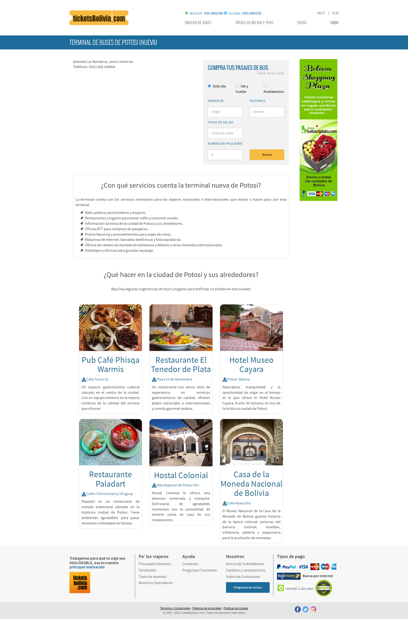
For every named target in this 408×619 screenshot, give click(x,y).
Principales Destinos (155, 564)
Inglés (321, 13)
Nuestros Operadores (156, 582)
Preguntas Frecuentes (199, 570)
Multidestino (274, 91)
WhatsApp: (206, 13)
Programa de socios (248, 587)
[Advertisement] (318, 277)
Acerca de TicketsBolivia (245, 564)
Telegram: (245, 13)
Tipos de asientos (152, 576)
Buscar (267, 155)
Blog (335, 13)
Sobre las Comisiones (243, 576)
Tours (302, 22)
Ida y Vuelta (242, 89)
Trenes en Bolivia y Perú (254, 22)
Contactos (190, 564)
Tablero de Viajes (198, 22)
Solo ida (219, 86)
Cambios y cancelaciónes (245, 570)
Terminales (147, 570)
